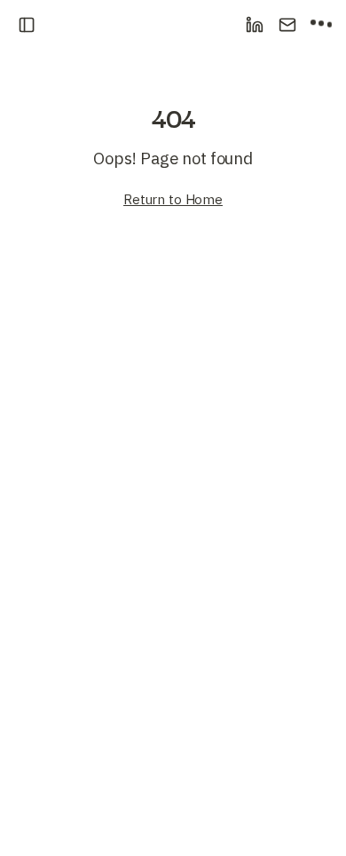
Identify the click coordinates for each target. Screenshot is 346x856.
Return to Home (173, 199)
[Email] (287, 24)
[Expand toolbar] (321, 24)
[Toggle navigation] (24, 24)
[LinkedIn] (254, 24)
